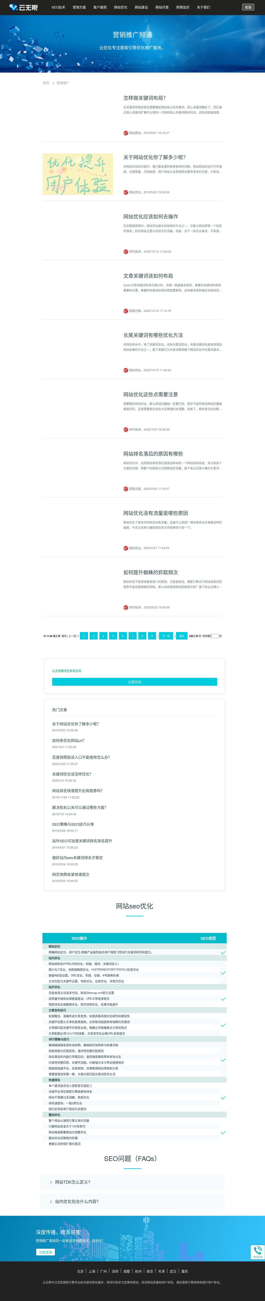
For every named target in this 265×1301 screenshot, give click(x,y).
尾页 (181, 636)
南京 (150, 1271)
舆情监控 (182, 7)
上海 (92, 1271)
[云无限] (23, 8)
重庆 (184, 1271)
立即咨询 (134, 682)
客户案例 (100, 7)
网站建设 (141, 7)
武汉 (173, 1271)
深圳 (115, 1271)
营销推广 (63, 82)
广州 (103, 1271)
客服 (248, 7)
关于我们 (203, 7)
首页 (46, 82)
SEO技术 (58, 7)
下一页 (166, 636)
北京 (80, 1271)
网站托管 (162, 7)
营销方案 (79, 7)
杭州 (138, 1271)
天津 (161, 1271)
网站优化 (120, 7)
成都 (126, 1271)
